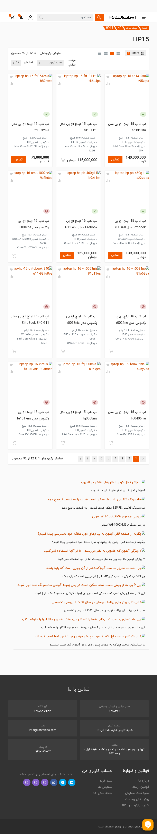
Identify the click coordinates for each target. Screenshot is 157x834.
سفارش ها (105, 787)
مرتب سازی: (72, 62)
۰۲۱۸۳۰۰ (114, 711)
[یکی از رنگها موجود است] (143, 114)
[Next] (80, 459)
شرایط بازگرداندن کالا (135, 805)
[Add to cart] (62, 160)
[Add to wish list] (108, 77)
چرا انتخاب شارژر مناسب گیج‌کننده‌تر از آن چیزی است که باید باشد (103, 576)
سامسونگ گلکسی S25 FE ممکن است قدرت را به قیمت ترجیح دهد (103, 508)
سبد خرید (106, 781)
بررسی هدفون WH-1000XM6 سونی (123, 525)
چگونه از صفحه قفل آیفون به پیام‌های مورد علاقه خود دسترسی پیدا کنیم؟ (98, 542)
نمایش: (28, 62)
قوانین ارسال (140, 787)
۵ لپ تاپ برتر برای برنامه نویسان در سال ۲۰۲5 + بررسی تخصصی (104, 610)
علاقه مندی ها (102, 793)
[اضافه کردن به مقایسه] (108, 83)
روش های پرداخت (137, 799)
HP (119, 28)
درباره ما (143, 781)
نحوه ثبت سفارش (137, 793)
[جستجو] (99, 17)
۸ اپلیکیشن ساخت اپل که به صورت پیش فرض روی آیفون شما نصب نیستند (97, 645)
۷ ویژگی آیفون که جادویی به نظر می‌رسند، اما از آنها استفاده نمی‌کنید (101, 559)
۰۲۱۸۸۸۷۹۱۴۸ (42, 711)
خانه (145, 28)
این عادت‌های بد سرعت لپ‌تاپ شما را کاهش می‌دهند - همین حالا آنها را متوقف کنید (92, 627)
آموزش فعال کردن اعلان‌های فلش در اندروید (118, 491)
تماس (115, 159)
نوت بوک (131, 28)
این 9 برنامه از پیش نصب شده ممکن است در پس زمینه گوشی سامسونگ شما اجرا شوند (90, 593)
